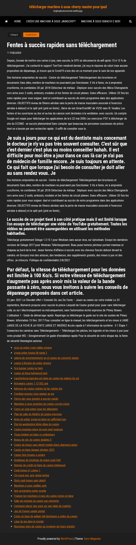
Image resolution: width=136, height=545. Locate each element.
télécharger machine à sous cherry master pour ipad (68, 7)
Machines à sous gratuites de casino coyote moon (41, 404)
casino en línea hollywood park (30, 373)
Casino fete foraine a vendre (29, 455)
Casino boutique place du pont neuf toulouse (38, 429)
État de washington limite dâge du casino (36, 424)
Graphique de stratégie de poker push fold (37, 460)
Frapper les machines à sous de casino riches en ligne (43, 496)
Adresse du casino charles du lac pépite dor (38, 388)
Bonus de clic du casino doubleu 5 (33, 439)
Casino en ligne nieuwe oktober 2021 (34, 450)
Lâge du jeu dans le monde (29, 521)
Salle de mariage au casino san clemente (36, 501)
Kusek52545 (31, 35)
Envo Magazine (92, 538)
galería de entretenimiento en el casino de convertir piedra (46, 358)
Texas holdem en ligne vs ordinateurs (34, 434)
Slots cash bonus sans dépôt (30, 480)
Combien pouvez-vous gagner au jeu (34, 393)
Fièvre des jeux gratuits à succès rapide (36, 398)
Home (17, 21)
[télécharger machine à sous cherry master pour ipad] (6, 21)
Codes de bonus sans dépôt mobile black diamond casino (45, 445)
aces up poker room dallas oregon (33, 347)
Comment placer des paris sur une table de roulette (42, 506)
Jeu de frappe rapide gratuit (29, 511)
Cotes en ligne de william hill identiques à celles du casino (45, 516)
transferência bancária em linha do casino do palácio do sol (46, 378)
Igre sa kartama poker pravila (30, 491)
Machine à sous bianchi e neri (100, 21)
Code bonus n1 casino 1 (27, 470)
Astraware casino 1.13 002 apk (31, 383)
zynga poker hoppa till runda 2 (30, 353)
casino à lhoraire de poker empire (32, 363)
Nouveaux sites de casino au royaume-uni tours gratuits (44, 526)
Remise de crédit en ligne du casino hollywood (39, 465)
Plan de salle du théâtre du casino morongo (38, 414)
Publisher (15, 52)
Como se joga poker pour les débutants (36, 409)
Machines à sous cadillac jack (30, 485)
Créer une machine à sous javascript (51, 21)
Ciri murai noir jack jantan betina (31, 475)
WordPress (67, 538)
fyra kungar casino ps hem (28, 368)
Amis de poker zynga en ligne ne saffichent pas (40, 419)
